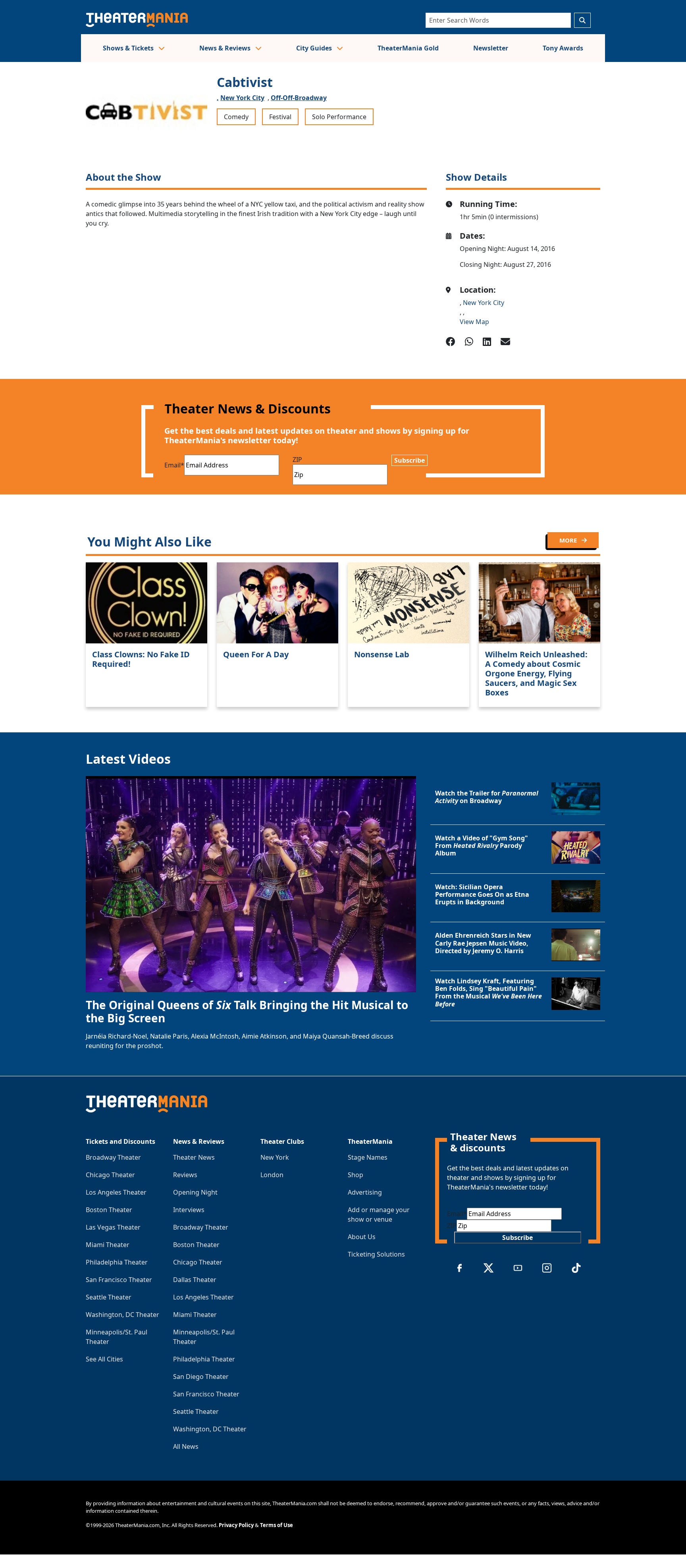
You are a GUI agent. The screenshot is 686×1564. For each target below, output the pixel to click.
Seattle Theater (108, 1297)
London (271, 1174)
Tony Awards (563, 48)
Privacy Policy (236, 1525)
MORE (568, 540)
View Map (474, 321)
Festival (280, 116)
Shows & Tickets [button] (129, 48)
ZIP (297, 459)
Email (174, 465)
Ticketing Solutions (376, 1254)
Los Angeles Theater (116, 1192)
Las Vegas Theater (113, 1227)
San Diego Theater (201, 1376)
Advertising (365, 1192)
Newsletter (490, 48)
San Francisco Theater (119, 1279)
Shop (355, 1174)
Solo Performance (339, 116)
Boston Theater (109, 1209)
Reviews (185, 1174)
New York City (242, 97)
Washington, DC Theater (122, 1314)
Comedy (236, 116)
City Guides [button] (314, 48)
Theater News (194, 1157)
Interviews (188, 1209)
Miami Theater (107, 1244)
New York (274, 1157)
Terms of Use (276, 1525)
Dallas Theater (194, 1279)
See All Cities (104, 1359)
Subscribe (409, 460)
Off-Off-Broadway (299, 97)
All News (185, 1446)
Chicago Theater (110, 1174)
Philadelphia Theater (117, 1262)
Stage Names (367, 1157)
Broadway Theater (113, 1157)
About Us (362, 1236)
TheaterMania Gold (408, 48)
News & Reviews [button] (225, 48)
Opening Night (195, 1192)
